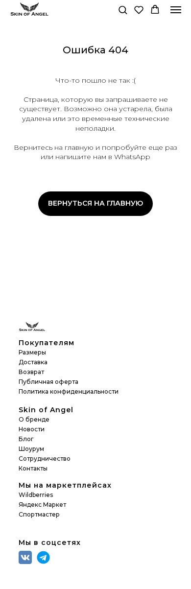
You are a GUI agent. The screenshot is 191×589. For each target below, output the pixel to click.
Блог (26, 439)
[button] (122, 9)
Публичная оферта (48, 381)
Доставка (33, 362)
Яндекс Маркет (42, 504)
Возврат (31, 372)
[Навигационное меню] (175, 9)
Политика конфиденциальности (69, 391)
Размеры (32, 352)
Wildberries (36, 494)
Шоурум (31, 448)
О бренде (34, 419)
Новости (32, 429)
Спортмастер (39, 514)
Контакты (33, 468)
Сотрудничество (45, 458)
